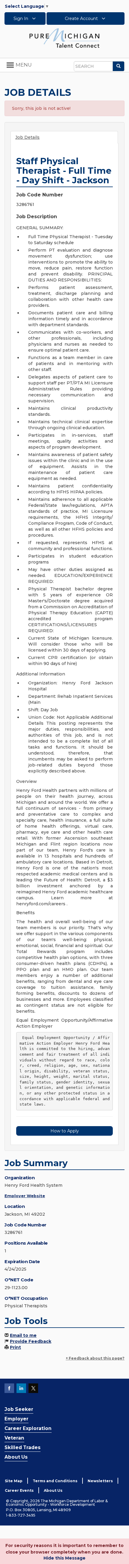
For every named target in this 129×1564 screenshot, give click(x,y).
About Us (16, 1457)
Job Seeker (18, 1409)
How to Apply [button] (64, 1131)
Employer (16, 1419)
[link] (64, 37)
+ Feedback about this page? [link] (95, 1358)
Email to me (23, 1335)
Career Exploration (28, 1428)
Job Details (27, 137)
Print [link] (15, 1347)
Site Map (13, 1481)
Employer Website (24, 1195)
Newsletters (100, 1481)
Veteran (14, 1438)
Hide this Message (65, 1558)
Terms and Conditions (55, 1481)
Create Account (82, 18)
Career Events (19, 1490)
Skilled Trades (22, 1447)
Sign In (21, 18)
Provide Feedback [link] (30, 1341)
